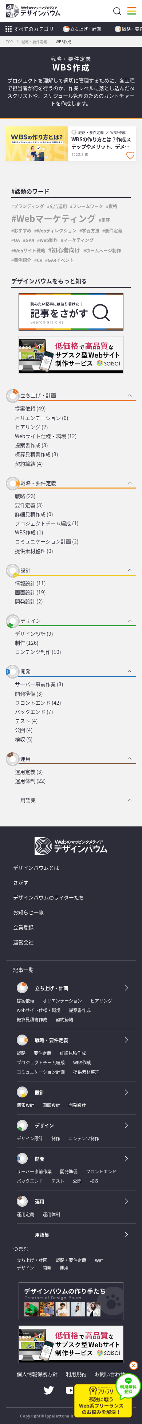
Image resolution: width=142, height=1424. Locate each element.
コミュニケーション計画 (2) (47, 541)
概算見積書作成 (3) (36, 454)
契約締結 (64, 1019)
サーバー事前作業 (34, 1171)
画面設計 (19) (30, 592)
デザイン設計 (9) (34, 633)
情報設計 (25, 1105)
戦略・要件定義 (34, 41)
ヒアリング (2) (31, 426)
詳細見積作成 (73, 1053)
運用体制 (51, 1214)
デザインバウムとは (36, 867)
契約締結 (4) (29, 463)
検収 (94, 1181)
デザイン (30, 620)
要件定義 (113, 230)
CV (39, 260)
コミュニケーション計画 (41, 1072)
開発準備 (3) (29, 693)
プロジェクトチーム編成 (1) (47, 523)
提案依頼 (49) (30, 408)
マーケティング (78, 240)
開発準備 (69, 1171)
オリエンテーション (62, 1001)
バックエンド (30, 1181)
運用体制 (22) (30, 780)
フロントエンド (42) (38, 702)
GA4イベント (61, 260)
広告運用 (58, 206)
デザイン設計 (30, 1138)
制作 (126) (27, 642)
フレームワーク (87, 206)
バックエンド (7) (34, 711)
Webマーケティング (56, 218)
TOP (9, 41)
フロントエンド (101, 1171)
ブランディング (29, 206)
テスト (57, 1181)
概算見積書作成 (32, 1019)
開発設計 (77, 1105)
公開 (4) (24, 729)
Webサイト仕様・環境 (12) (46, 436)
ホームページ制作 (103, 250)
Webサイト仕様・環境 (38, 1010)
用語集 (28, 800)
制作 (55, 1138)
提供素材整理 (86, 1072)
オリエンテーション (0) (41, 417)
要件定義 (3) (29, 505)
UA (17, 240)
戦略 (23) (25, 495)
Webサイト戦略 (29, 250)
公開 (77, 1181)
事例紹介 (22, 260)
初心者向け (65, 250)
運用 (25, 758)
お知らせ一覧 (28, 912)
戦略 (21, 1053)
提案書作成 (80, 1010)
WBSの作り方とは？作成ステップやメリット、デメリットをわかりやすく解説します (101, 143)
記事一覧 (23, 969)
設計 (25, 570)
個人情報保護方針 (37, 1374)
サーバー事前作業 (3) (39, 684)
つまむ (20, 1248)
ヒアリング (101, 1001)
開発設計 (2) (29, 601)
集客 (105, 220)
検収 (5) (24, 739)
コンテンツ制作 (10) (38, 651)
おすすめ (22, 230)
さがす (20, 882)
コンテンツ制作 (83, 1138)
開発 (25, 671)
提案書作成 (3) (31, 445)
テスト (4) (26, 720)
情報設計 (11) (30, 583)
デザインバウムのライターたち (48, 897)
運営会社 (23, 942)
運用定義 (25, 1214)
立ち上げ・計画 (85, 29)
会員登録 (23, 927)
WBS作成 (118, 132)
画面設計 (51, 1105)
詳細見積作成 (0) (34, 514)
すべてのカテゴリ (34, 28)
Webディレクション (56, 230)
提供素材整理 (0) (34, 550)
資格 (113, 206)
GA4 (29, 240)
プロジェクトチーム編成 (41, 1062)
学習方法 (90, 230)
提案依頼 (25, 1001)
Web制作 (49, 240)
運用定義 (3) (29, 771)
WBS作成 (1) (29, 532)
